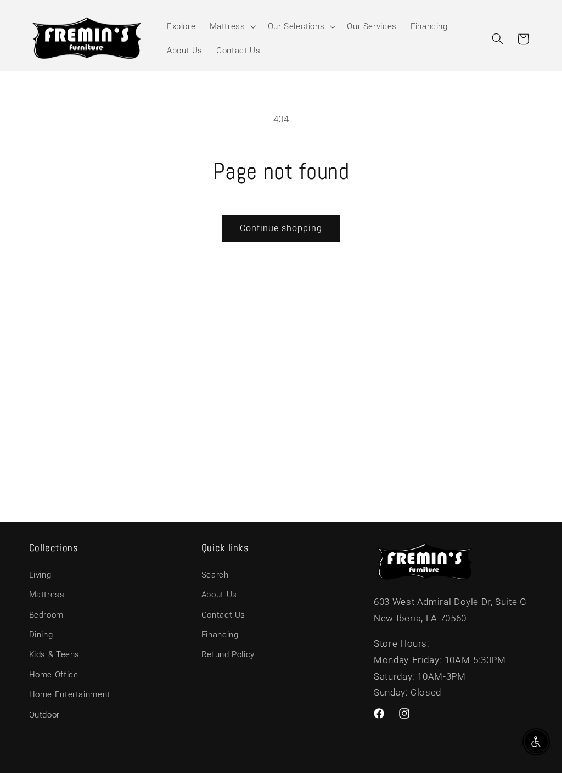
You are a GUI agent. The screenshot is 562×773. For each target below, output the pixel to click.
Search (215, 575)
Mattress (47, 595)
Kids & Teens (54, 654)
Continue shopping (281, 228)
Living (40, 575)
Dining (41, 635)
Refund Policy (228, 654)
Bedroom (46, 615)
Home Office (53, 675)
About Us (219, 595)
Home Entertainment (69, 694)
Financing (220, 635)
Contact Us (223, 615)
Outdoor (44, 715)
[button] (232, 27)
